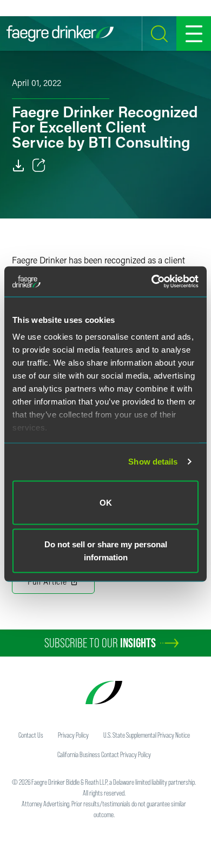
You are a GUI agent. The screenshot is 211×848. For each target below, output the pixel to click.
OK (106, 502)
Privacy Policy (73, 735)
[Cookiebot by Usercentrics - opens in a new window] (152, 282)
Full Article (47, 582)
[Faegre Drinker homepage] (60, 33)
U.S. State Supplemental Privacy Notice (146, 735)
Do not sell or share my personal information (105, 551)
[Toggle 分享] (39, 165)
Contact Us (30, 735)
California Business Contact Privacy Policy (104, 754)
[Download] (18, 165)
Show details (152, 461)
